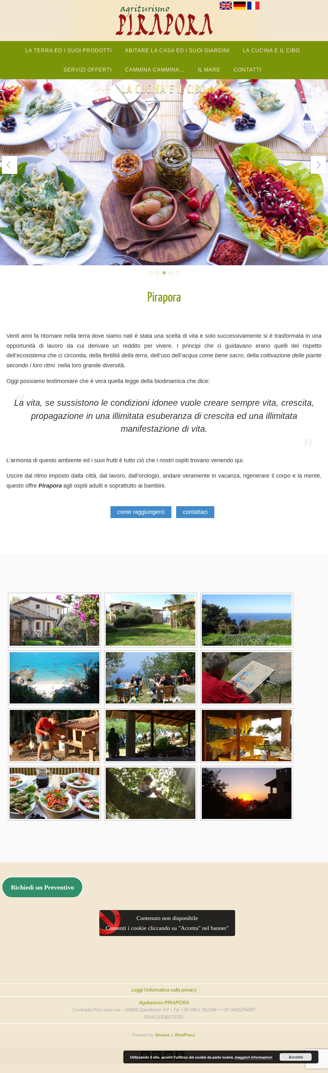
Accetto (296, 1057)
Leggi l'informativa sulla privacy (164, 989)
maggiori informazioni (253, 1057)
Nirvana (162, 1035)
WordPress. (185, 1035)
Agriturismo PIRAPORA (164, 1002)
